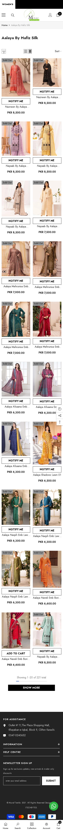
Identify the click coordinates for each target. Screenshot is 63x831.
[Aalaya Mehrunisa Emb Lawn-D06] (16, 258)
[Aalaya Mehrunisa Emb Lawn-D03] (16, 319)
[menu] (3, 15)
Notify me (16, 101)
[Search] (13, 15)
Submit (51, 781)
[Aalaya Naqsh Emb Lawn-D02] (16, 568)
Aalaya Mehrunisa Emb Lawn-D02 (47, 347)
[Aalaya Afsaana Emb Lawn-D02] (47, 379)
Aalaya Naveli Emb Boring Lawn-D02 (16, 659)
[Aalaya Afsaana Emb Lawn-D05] (16, 379)
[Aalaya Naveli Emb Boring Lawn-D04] (47, 569)
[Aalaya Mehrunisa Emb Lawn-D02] (47, 319)
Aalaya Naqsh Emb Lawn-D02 (16, 597)
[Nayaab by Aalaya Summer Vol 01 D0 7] (47, 629)
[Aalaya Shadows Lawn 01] (47, 443)
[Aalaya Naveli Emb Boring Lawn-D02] (16, 630)
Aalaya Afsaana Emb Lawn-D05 (16, 407)
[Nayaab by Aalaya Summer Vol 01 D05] (16, 198)
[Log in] (50, 15)
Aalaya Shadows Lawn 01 (47, 475)
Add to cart (16, 653)
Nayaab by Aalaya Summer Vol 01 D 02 (15, 166)
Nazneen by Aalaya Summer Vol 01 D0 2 (15, 107)
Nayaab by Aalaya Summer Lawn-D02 (47, 226)
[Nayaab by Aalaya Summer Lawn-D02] (47, 198)
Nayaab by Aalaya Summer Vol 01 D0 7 (47, 657)
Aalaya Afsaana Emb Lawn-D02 (47, 407)
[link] (17, 825)
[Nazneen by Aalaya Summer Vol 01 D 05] (47, 72)
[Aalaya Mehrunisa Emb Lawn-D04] (47, 259)
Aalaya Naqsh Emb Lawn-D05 (47, 536)
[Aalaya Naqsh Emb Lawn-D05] (47, 508)
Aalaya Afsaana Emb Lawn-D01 (16, 466)
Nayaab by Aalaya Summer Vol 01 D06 (47, 166)
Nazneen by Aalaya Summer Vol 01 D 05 (47, 97)
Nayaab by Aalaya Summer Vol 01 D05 (16, 227)
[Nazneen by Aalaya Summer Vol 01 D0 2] (16, 77)
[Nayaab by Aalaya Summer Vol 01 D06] (47, 138)
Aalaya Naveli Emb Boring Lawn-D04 (47, 598)
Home (4, 25)
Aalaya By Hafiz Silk (20, 25)
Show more (31, 688)
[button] (26, 51)
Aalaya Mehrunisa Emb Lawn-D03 (16, 347)
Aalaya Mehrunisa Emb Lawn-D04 (47, 287)
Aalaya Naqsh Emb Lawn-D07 (16, 535)
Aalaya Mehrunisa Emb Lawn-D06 (16, 286)
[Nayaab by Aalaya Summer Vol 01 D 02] (16, 138)
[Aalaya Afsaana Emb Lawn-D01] (16, 439)
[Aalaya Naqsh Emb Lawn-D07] (16, 507)
